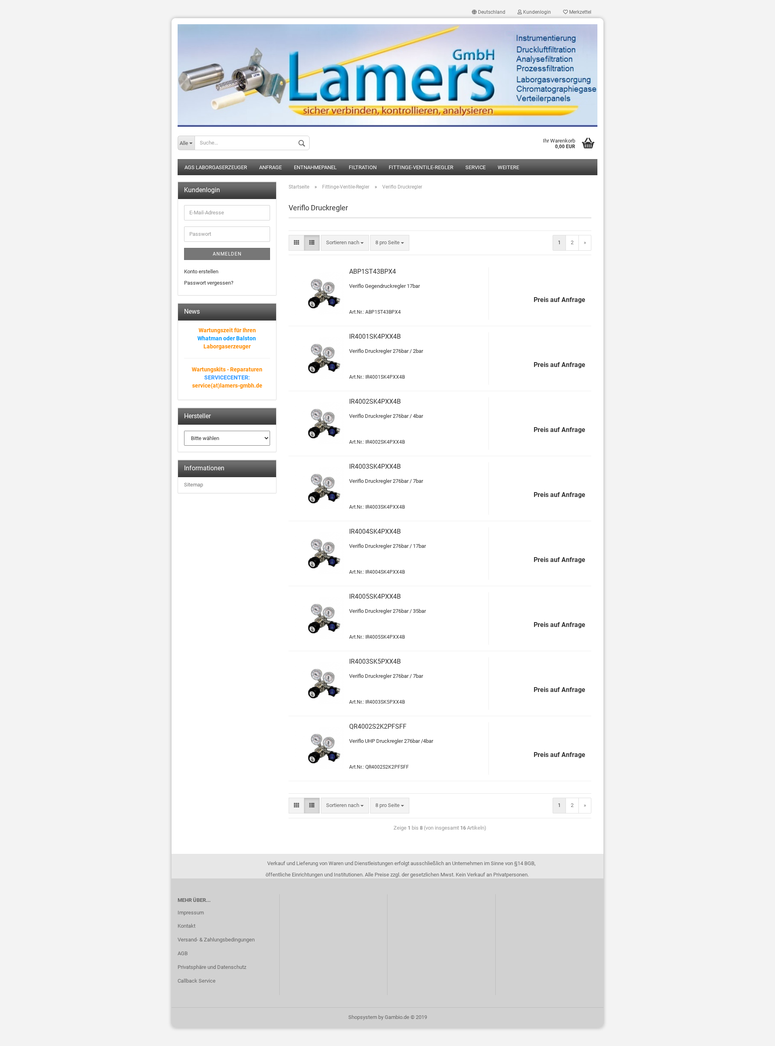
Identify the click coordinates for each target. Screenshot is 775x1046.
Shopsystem (362, 1017)
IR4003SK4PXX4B (375, 466)
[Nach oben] (753, 1034)
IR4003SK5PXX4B (375, 661)
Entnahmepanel (315, 167)
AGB (183, 953)
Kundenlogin (536, 12)
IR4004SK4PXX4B (375, 531)
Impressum (191, 913)
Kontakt (186, 926)
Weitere (508, 167)
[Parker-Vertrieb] (387, 72)
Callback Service (197, 981)
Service (475, 167)
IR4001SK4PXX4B (375, 336)
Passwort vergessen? (208, 283)
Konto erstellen (201, 271)
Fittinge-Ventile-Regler (421, 167)
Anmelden (227, 254)
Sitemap (193, 485)
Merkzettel (579, 12)
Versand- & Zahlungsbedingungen (216, 940)
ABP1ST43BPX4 (372, 271)
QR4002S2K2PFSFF (377, 726)
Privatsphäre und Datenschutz (212, 967)
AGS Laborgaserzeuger (215, 167)
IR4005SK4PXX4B (375, 596)
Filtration (363, 167)
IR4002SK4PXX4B (375, 401)
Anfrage (270, 167)
